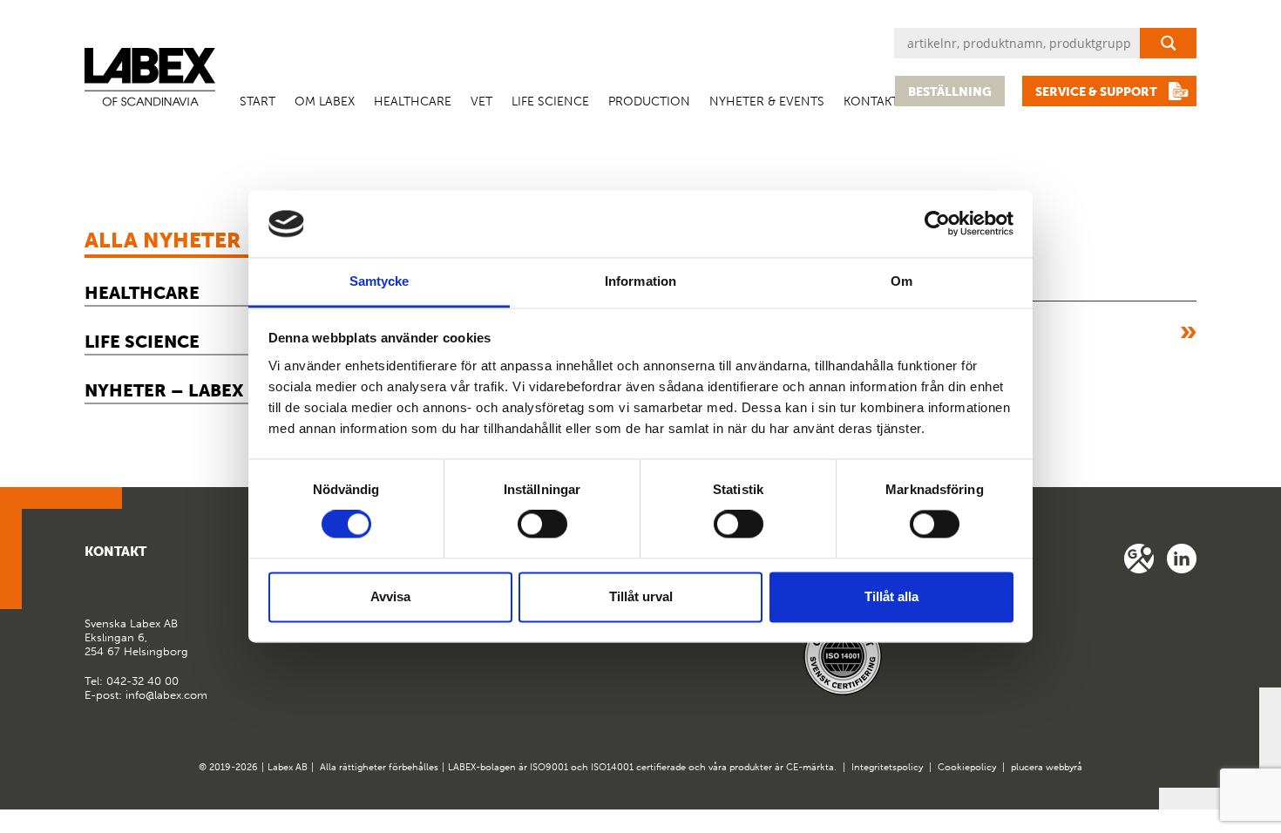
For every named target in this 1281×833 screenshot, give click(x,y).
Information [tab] (640, 281)
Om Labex (325, 101)
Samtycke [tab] (379, 281)
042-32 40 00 (142, 680)
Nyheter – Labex (164, 390)
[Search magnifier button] (1168, 43)
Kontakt (871, 101)
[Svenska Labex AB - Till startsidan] (150, 77)
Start (257, 101)
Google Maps (1139, 558)
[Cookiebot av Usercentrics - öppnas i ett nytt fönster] (937, 224)
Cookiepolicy (967, 767)
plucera (1027, 767)
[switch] (542, 524)
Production (649, 101)
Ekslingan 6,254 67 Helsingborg (136, 637)
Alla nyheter (163, 240)
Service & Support (1096, 92)
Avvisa (390, 596)
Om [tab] (901, 281)
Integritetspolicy (887, 767)
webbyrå (1064, 767)
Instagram (1181, 558)
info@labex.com (166, 694)
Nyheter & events (766, 101)
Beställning (950, 92)
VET (481, 101)
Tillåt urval (641, 596)
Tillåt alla (891, 596)
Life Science (550, 101)
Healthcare (412, 101)
